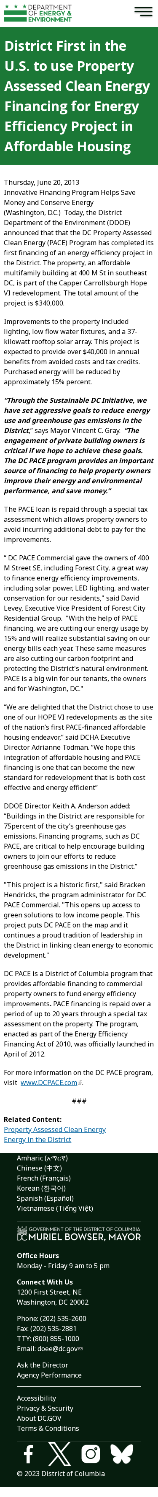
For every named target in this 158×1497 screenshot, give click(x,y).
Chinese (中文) (39, 1168)
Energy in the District (37, 1139)
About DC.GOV (39, 1418)
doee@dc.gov (57, 1348)
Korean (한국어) (41, 1188)
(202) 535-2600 (63, 1318)
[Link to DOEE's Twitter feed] (63, 1455)
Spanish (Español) (45, 1198)
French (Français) (44, 1178)
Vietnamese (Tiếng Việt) (55, 1208)
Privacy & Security (45, 1408)
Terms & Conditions (48, 1428)
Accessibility (36, 1398)
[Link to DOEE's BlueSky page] (125, 1455)
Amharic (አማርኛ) (42, 1158)
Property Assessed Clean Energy (55, 1129)
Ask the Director (42, 1365)
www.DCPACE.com (49, 1082)
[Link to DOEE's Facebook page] (32, 1455)
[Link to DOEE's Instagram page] (94, 1455)
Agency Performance (49, 1375)
